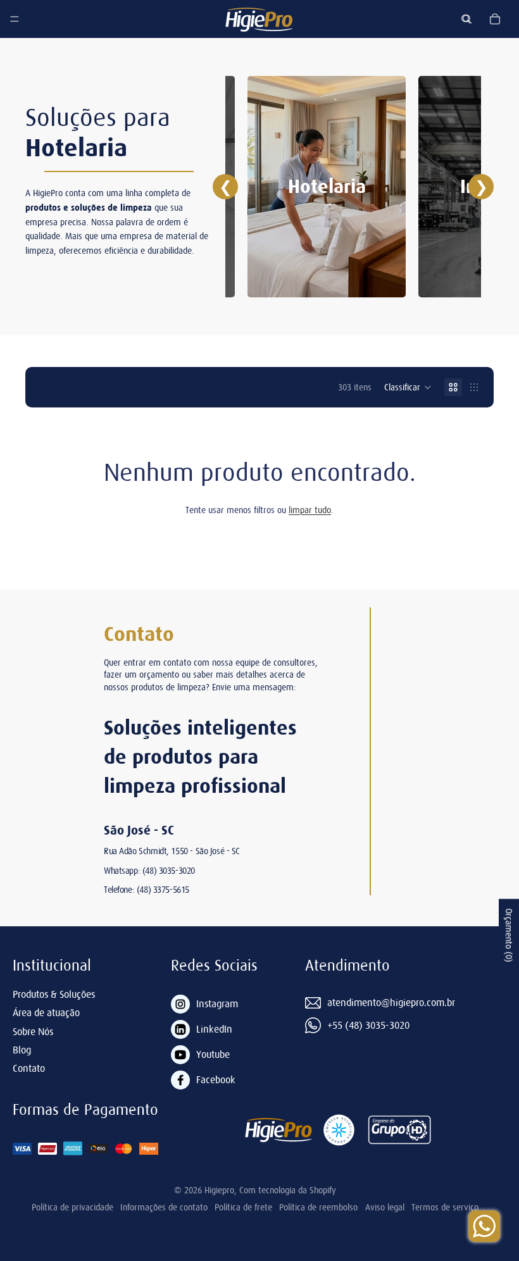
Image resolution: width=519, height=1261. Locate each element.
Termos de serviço (444, 1207)
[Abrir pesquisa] (467, 19)
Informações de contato (164, 1207)
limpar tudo (310, 510)
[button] (408, 387)
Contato (29, 1068)
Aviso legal (384, 1207)
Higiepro (219, 1190)
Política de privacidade (72, 1207)
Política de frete (243, 1207)
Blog (22, 1049)
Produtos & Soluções (54, 994)
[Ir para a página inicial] (259, 19)
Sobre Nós (33, 1031)
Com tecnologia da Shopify (287, 1190)
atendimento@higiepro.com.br (391, 1002)
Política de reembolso (318, 1207)
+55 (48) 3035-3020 (368, 1025)
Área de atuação (46, 1012)
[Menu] (14, 19)
